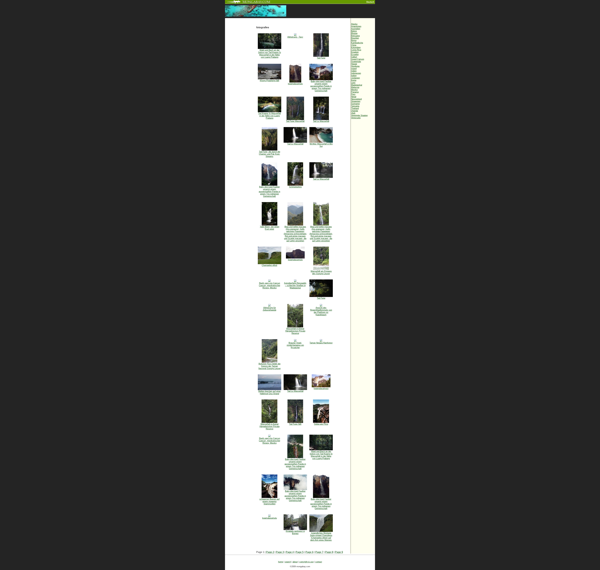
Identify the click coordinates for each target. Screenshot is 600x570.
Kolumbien (356, 47)
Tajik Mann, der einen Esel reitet (269, 228)
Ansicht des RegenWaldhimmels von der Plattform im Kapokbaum (321, 311)
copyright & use (306, 562)
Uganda (354, 111)
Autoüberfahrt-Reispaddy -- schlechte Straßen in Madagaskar (295, 285)
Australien (355, 29)
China (353, 45)
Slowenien (355, 101)
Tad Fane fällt (295, 424)
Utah (353, 113)
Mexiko (354, 89)
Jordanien (355, 78)
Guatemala (356, 61)
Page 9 (339, 552)
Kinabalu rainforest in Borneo (295, 532)
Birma (353, 40)
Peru (353, 94)
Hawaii (354, 64)
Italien (354, 75)
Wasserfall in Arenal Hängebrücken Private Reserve (295, 330)
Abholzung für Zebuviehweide (269, 308)
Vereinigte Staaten (359, 115)
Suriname (355, 104)
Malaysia (355, 87)
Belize (354, 31)
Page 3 (280, 552)
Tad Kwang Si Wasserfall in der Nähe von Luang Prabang (269, 115)
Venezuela (355, 118)
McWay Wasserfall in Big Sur (321, 145)
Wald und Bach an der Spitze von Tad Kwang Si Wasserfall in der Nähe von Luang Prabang (269, 53)
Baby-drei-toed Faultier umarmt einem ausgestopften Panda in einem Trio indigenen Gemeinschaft (321, 86)
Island (354, 68)
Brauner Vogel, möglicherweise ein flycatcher (295, 345)
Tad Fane (321, 58)
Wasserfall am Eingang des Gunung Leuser (321, 272)
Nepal (353, 96)
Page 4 (290, 552)
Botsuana (355, 36)
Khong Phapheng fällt (269, 80)
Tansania (355, 106)
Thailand (355, 108)
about (295, 562)
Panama (355, 92)
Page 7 (319, 552)
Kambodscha (357, 43)
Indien (354, 71)
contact (318, 562)
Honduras (355, 66)
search (288, 562)
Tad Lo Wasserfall (321, 121)
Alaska (354, 24)
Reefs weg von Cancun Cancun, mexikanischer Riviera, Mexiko (269, 285)
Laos (353, 82)
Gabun (354, 57)
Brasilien (355, 38)
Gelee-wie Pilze (321, 424)
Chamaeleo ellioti (269, 265)
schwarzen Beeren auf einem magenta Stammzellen (269, 501)
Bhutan (354, 33)
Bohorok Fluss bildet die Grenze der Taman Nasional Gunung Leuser (269, 366)
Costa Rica (356, 50)
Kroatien (355, 52)
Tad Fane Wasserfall (295, 121)
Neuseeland (356, 99)
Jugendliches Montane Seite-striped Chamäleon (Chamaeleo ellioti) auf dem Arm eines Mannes (321, 536)
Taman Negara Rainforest (321, 343)
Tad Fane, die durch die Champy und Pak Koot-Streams (269, 154)
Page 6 (309, 552)
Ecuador (355, 54)
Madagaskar (356, 85)
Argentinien (356, 26)
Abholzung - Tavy (295, 37)
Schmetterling (295, 187)
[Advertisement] (240, 71)
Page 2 (270, 552)
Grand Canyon (357, 59)
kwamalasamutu (295, 84)
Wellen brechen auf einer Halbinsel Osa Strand (269, 392)
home (280, 562)
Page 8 (329, 552)
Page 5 (300, 552)
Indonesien (356, 73)
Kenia (353, 80)
